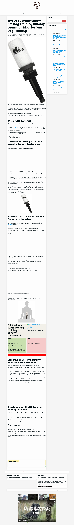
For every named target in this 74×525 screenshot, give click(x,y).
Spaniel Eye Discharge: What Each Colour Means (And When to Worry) (59, 51)
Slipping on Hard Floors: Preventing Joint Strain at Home (59, 64)
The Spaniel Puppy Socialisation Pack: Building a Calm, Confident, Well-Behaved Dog (59, 29)
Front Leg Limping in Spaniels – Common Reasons (57, 89)
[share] (54, 501)
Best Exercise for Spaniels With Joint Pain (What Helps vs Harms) (59, 76)
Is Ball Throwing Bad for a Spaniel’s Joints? (59, 70)
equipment (10, 224)
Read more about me (44, 486)
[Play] (44, 497)
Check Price (26, 355)
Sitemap (59, 490)
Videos (65, 490)
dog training (16, 127)
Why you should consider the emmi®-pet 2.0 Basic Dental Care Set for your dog (53, 471)
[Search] (64, 21)
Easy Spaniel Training (13, 490)
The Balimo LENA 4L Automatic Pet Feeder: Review (15, 471)
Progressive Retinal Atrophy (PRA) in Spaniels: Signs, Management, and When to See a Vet (59, 37)
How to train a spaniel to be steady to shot (30, 501)
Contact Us (55, 490)
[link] (19, 502)
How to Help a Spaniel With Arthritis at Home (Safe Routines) (59, 82)
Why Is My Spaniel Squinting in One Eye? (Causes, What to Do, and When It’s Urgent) (59, 58)
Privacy (62, 490)
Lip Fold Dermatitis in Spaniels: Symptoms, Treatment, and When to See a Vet (59, 44)
